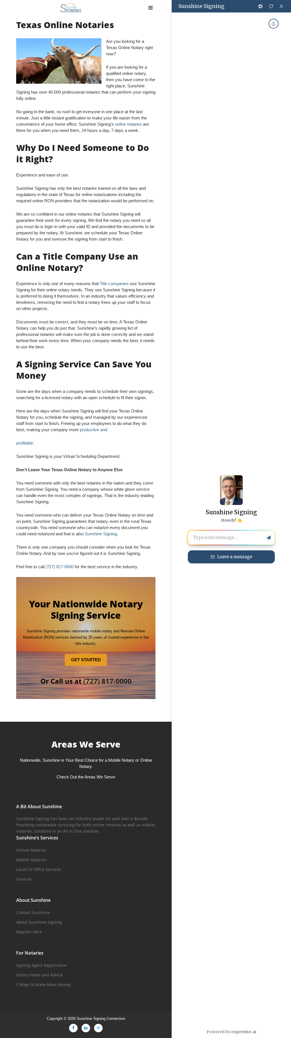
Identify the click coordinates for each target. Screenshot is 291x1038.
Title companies (114, 283)
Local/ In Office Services (38, 869)
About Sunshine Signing (39, 922)
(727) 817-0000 (59, 566)
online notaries (128, 124)
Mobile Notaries (31, 859)
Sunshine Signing (101, 533)
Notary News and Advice (39, 975)
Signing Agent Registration (41, 965)
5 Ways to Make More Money (43, 984)
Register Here (29, 931)
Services (24, 879)
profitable (24, 443)
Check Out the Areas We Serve (86, 776)
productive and (93, 429)
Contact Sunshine (33, 912)
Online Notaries (31, 850)
